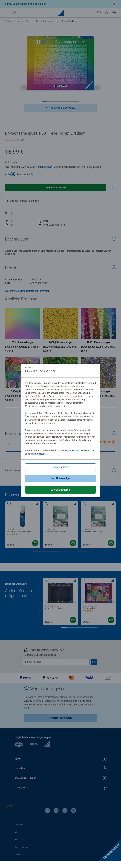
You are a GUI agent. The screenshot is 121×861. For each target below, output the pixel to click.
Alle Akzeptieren (60, 489)
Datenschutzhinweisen (79, 450)
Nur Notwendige (60, 478)
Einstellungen (60, 467)
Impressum (39, 454)
